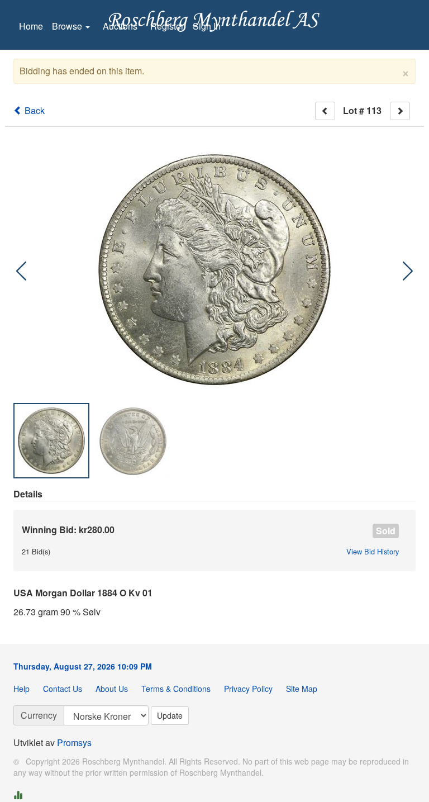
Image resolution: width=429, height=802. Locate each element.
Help (21, 688)
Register (167, 26)
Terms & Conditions (176, 688)
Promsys (74, 742)
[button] (408, 271)
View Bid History (372, 552)
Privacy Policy (248, 688)
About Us (112, 688)
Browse (68, 26)
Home (31, 26)
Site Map (301, 688)
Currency (39, 715)
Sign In (207, 26)
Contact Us (62, 688)
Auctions (120, 26)
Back (33, 110)
